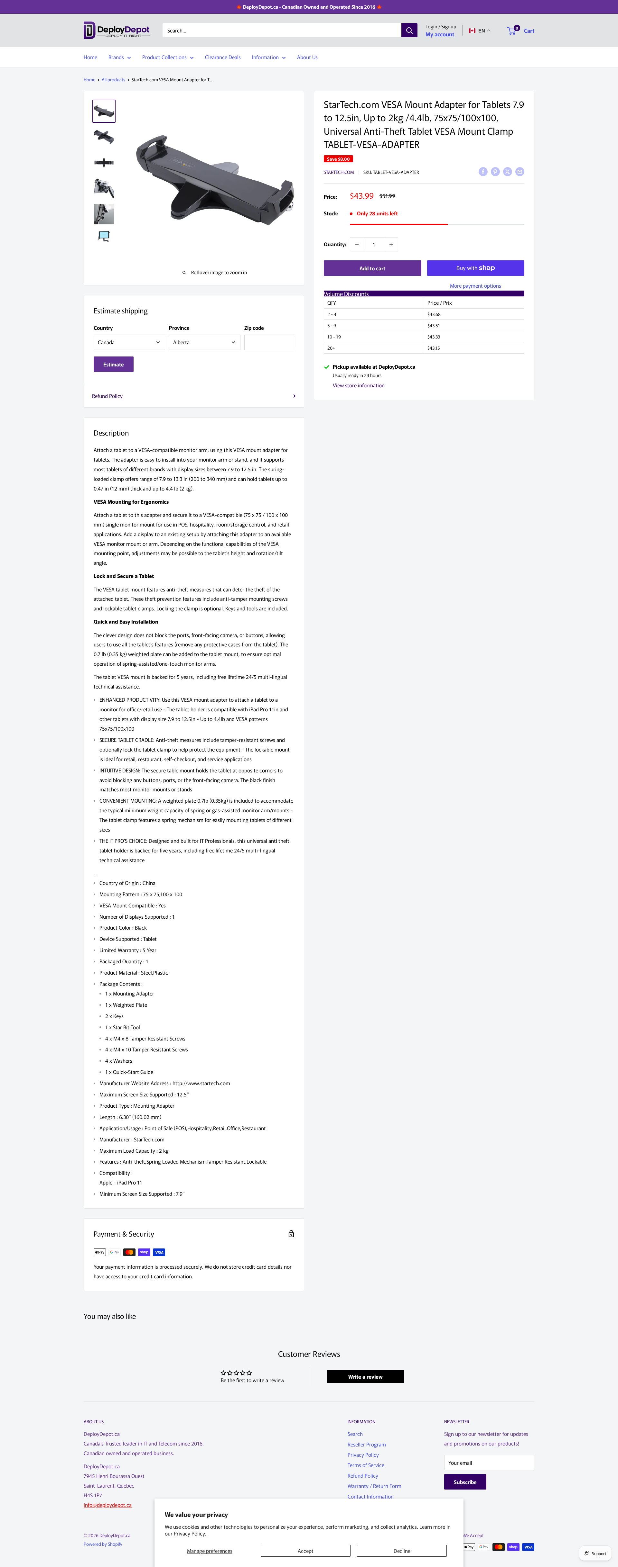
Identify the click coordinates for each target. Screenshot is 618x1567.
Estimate (113, 364)
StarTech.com (339, 172)
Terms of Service (366, 1465)
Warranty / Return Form (374, 1486)
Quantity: (335, 244)
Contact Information (371, 1496)
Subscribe (465, 1482)
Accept (306, 1550)
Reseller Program (367, 1444)
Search (355, 1433)
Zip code (254, 327)
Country (103, 327)
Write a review (365, 1376)
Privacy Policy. (190, 1533)
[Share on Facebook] (483, 171)
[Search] (409, 30)
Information (265, 57)
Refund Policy (107, 396)
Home (90, 57)
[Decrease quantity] (357, 244)
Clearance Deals (223, 57)
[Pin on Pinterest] (495, 171)
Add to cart (372, 268)
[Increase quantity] (391, 244)
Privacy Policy (363, 1454)
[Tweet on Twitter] (507, 171)
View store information (359, 385)
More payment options (475, 285)
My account (440, 34)
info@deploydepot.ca (108, 1504)
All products (113, 79)
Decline (402, 1550)
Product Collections (164, 57)
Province (179, 327)
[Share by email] (519, 171)
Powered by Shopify (103, 1544)
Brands (116, 57)
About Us (307, 57)
